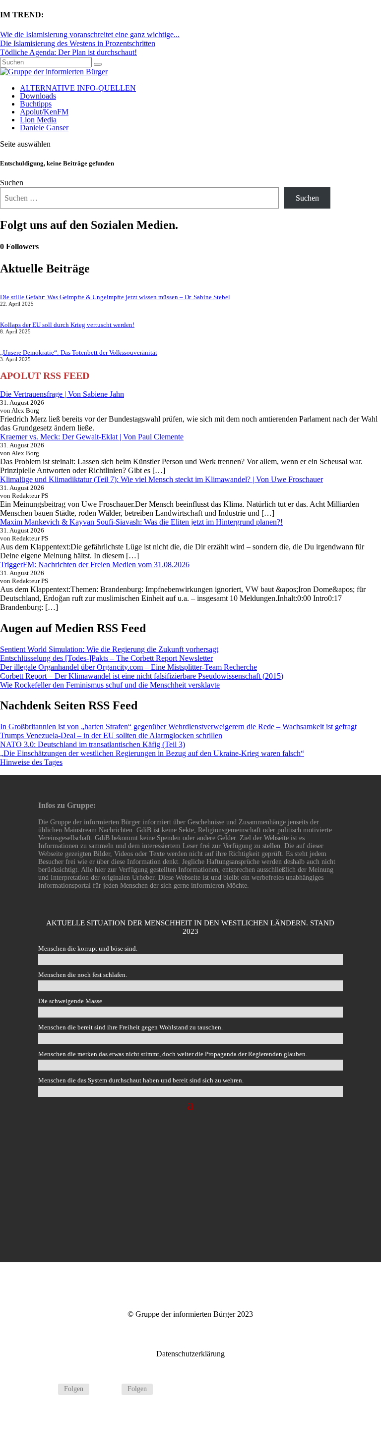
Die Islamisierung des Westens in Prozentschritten (77, 43)
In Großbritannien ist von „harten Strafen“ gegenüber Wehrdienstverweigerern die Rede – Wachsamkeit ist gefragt (178, 726)
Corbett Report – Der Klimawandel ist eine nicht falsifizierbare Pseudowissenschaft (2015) (141, 676)
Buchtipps (36, 104)
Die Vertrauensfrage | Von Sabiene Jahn (62, 394)
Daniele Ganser (44, 127)
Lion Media (38, 119)
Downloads (38, 96)
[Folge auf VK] (110, 1390)
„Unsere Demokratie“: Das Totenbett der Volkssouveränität (78, 352)
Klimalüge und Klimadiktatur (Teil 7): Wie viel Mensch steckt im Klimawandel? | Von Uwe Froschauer (161, 479)
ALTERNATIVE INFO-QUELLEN (78, 88)
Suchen (11, 182)
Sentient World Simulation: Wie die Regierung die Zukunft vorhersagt (109, 649)
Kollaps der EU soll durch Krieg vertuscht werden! (67, 324)
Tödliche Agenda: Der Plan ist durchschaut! (68, 52)
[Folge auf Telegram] (46, 1390)
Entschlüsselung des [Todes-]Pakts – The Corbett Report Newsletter (106, 658)
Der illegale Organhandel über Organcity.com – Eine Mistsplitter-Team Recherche (128, 667)
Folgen (73, 1389)
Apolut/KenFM (44, 112)
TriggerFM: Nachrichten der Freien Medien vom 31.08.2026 (95, 564)
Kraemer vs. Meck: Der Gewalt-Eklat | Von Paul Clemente (92, 436)
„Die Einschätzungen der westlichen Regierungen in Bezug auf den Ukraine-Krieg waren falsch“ (152, 753)
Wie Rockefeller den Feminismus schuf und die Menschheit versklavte (110, 685)
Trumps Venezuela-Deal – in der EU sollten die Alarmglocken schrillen (111, 735)
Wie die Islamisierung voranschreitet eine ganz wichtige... (90, 34)
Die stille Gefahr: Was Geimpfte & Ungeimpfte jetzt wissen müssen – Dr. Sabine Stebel (115, 297)
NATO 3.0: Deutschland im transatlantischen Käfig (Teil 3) (92, 744)
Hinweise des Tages (31, 762)
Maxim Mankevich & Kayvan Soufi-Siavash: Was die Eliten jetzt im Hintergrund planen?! (141, 522)
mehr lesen (190, 1212)
